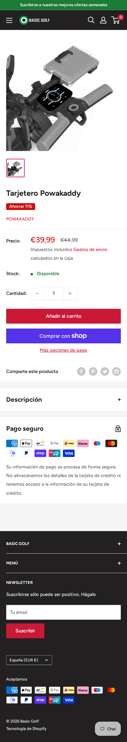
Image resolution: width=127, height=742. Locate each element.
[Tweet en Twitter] (104, 371)
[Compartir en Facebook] (81, 371)
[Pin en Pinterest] (93, 371)
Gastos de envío (90, 249)
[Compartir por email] (116, 371)
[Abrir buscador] (91, 20)
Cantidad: (16, 293)
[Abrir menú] (9, 20)
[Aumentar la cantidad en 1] (69, 293)
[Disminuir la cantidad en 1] (37, 293)
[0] (116, 20)
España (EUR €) (24, 660)
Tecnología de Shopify (26, 728)
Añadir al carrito (63, 316)
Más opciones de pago (63, 350)
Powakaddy (20, 219)
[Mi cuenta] (103, 20)
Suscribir (25, 631)
